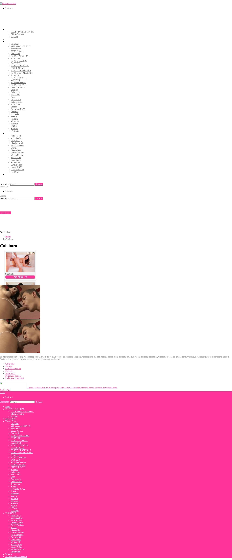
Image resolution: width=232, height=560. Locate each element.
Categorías (9, 364)
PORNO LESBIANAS (21, 70)
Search (39, 184)
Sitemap (8, 366)
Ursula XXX (16, 167)
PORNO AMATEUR (20, 56)
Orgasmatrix (16, 99)
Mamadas (15, 121)
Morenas (14, 124)
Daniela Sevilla (17, 153)
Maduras (14, 119)
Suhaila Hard (16, 165)
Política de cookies (13, 376)
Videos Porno (11, 41)
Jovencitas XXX (18, 109)
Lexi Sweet (15, 172)
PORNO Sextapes (18, 78)
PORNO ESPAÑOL (20, 65)
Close (2, 392)
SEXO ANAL (17, 51)
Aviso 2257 (10, 373)
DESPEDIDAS (17, 68)
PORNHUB (16, 58)
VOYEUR (15, 80)
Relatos (8, 174)
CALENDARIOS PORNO (22, 32)
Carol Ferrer (16, 160)
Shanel (14, 148)
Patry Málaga (16, 140)
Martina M (15, 162)
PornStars (15, 75)
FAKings (15, 131)
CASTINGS (16, 63)
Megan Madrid (17, 155)
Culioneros (15, 92)
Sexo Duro (15, 95)
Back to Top (5, 390)
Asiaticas (14, 111)
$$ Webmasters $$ (13, 368)
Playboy (14, 36)
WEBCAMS (10, 133)
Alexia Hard (16, 136)
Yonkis (14, 107)
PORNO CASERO (19, 61)
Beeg (13, 97)
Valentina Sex (16, 138)
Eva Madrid (16, 157)
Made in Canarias (18, 82)
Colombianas (16, 102)
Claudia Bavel (17, 143)
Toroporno (15, 104)
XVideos (14, 128)
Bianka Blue (16, 150)
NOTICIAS (10, 39)
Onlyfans (15, 44)
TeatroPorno (16, 49)
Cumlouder (15, 53)
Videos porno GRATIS (20, 46)
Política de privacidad (14, 378)
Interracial (15, 114)
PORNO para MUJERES (22, 73)
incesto (14, 116)
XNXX (14, 126)
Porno (7, 27)
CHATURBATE (18, 87)
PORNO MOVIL (18, 85)
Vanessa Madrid (17, 169)
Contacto (9, 371)
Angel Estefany (17, 145)
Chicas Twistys (17, 34)
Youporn (14, 90)
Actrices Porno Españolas (16, 177)
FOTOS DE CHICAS (14, 29)
